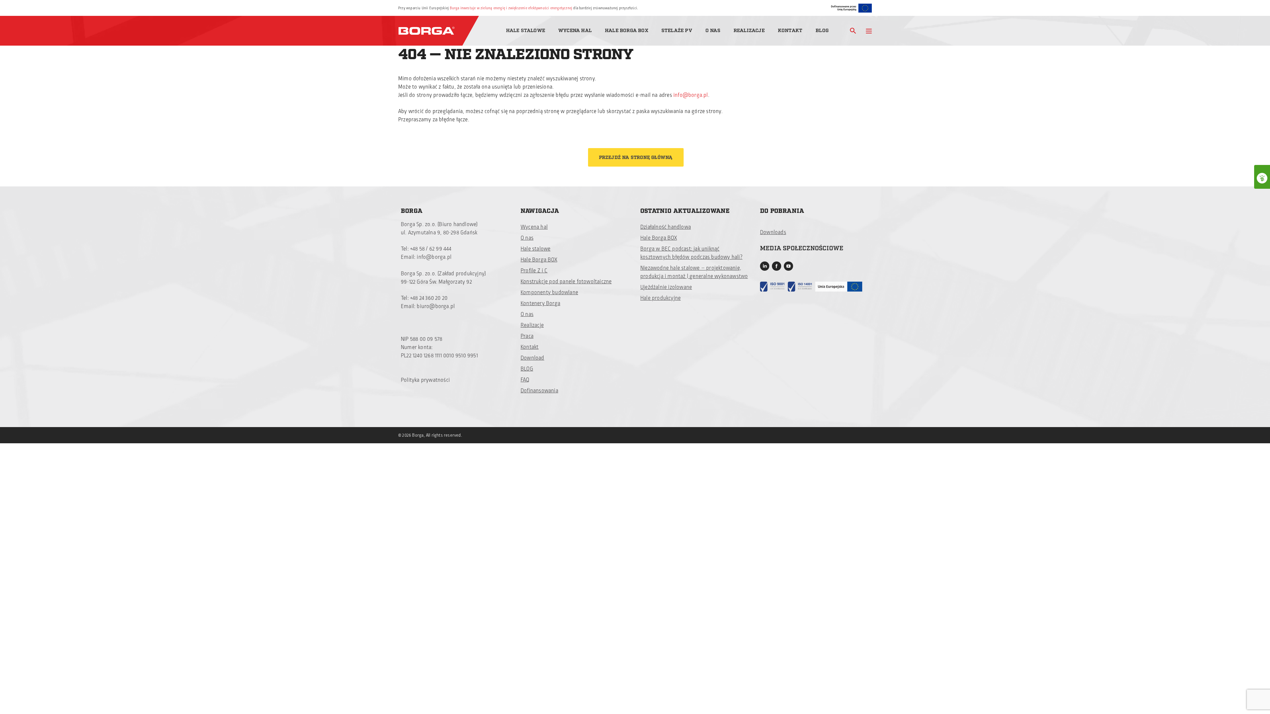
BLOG (527, 369)
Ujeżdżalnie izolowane (666, 287)
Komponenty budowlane (549, 293)
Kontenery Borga (540, 303)
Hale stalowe (525, 30)
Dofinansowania (539, 391)
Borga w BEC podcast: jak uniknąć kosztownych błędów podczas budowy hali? (691, 253)
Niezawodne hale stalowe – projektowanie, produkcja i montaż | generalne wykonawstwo (694, 272)
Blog (822, 30)
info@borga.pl (690, 95)
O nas (712, 30)
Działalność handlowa (665, 227)
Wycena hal (575, 30)
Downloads (773, 232)
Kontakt (790, 30)
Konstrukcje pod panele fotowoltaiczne (566, 282)
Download (532, 358)
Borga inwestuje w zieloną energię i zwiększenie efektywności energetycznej (511, 8)
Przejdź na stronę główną (636, 158)
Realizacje (749, 30)
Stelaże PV (676, 30)
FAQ (525, 380)
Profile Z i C (534, 271)
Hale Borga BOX (626, 30)
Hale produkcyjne (660, 298)
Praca (527, 336)
